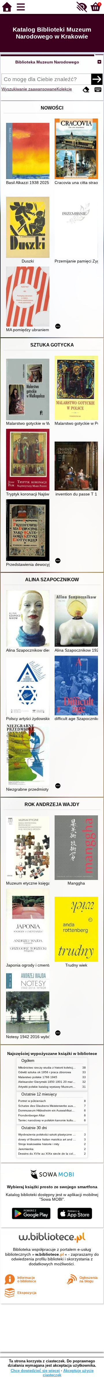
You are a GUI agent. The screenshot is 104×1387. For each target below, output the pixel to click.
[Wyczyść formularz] (86, 89)
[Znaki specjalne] (98, 89)
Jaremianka (26, 1149)
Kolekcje (64, 89)
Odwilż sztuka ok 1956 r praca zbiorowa (44, 1072)
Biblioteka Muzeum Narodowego (47, 62)
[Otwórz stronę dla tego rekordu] (29, 151)
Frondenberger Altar (31, 1115)
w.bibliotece (49, 1254)
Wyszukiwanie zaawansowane (29, 89)
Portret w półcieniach (32, 1100)
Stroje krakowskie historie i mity (38, 1144)
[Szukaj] (96, 79)
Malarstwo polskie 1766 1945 (37, 1077)
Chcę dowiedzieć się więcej (35, 1370)
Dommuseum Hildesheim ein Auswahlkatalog (47, 1110)
